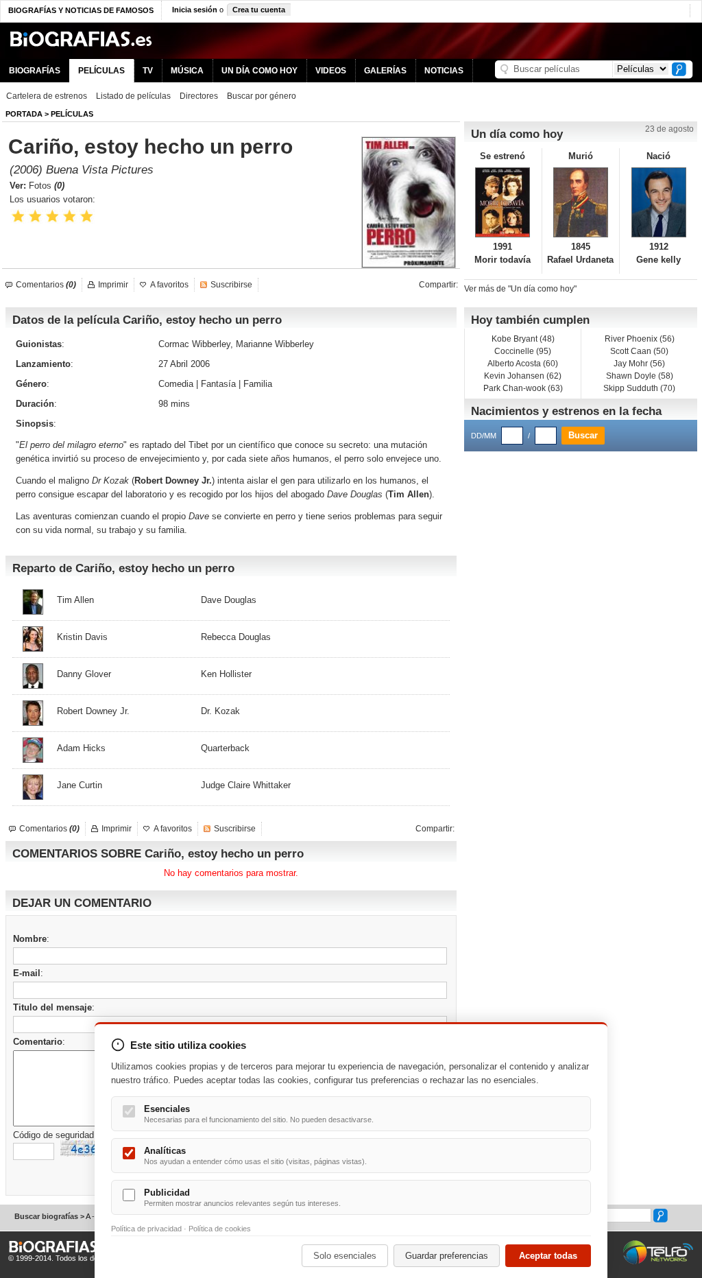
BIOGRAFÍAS (34, 70)
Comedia (175, 384)
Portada (24, 114)
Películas (72, 114)
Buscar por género (261, 96)
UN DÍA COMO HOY (259, 70)
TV (148, 70)
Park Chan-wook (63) (523, 388)
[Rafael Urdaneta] (581, 202)
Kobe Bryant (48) (523, 339)
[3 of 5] (52, 216)
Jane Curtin (79, 785)
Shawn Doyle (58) (639, 376)
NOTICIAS (443, 70)
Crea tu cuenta (258, 9)
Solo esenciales (344, 1256)
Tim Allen (408, 494)
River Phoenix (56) (640, 339)
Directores (199, 96)
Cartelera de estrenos (46, 96)
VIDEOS (330, 70)
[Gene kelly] (658, 202)
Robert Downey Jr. (173, 480)
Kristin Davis (82, 637)
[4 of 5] (69, 216)
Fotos (46, 185)
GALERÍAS (385, 70)
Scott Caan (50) (639, 351)
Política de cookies (220, 1228)
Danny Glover (84, 674)
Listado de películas (133, 96)
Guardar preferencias (446, 1256)
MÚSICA (187, 70)
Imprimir (113, 284)
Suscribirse (231, 284)
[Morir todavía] (502, 202)
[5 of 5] (86, 216)
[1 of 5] (18, 216)
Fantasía (218, 384)
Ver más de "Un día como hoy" (520, 289)
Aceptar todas (548, 1256)
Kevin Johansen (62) (522, 376)
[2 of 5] (35, 216)
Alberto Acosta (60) (522, 363)
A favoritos (169, 284)
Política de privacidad (146, 1228)
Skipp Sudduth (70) (639, 388)
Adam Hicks (81, 748)
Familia (257, 384)
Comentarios (46, 284)
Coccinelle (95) (522, 351)
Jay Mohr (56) (639, 363)
